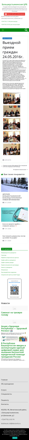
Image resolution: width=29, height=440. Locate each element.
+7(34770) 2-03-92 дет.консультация (10, 24)
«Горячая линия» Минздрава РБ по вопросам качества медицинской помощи (15, 166)
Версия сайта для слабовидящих (15, 14)
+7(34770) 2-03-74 (7, 419)
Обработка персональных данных (10, 257)
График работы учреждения (8, 260)
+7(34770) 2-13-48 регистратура (9, 21)
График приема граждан (7, 262)
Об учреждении (7, 384)
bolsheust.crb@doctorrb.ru (11, 423)
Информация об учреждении (8, 252)
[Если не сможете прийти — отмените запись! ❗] (14, 208)
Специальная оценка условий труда (10, 274)
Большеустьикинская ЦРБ (14, 4)
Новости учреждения (7, 38)
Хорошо (15, 437)
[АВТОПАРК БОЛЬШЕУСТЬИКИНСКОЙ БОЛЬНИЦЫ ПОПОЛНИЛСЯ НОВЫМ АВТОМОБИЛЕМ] (14, 178)
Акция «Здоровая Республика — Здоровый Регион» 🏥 (14, 328)
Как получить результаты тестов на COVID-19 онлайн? (14, 237)
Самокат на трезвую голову (11, 313)
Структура (3, 255)
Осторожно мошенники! (19, 169)
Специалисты (6, 394)
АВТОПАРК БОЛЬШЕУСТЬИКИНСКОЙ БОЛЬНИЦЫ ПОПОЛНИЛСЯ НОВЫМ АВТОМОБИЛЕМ (12, 197)
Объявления (4, 270)
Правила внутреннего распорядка (10, 265)
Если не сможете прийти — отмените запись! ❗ (12, 225)
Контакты (5, 404)
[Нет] (27, 434)
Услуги (3, 390)
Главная (4, 380)
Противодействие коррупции (8, 272)
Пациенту (5, 400)
